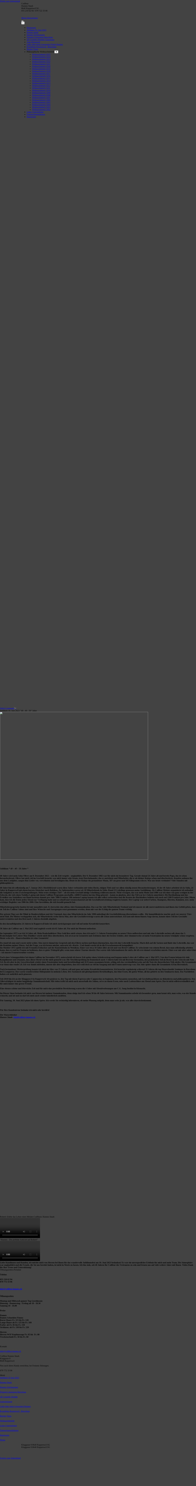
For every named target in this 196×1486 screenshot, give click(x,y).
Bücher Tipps (32, 49)
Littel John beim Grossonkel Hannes (15, 1406)
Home (2, 1440)
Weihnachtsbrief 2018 (41, 71)
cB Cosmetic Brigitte (9, 1397)
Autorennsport (6, 1401)
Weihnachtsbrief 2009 (41, 93)
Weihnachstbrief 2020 (41, 66)
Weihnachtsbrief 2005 (41, 102)
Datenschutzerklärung (36, 114)
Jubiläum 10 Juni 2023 (9, 1378)
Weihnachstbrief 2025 (41, 54)
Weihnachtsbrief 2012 (41, 85)
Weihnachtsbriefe (7, 1421)
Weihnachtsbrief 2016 (41, 76)
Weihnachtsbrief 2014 (41, 81)
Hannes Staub (32, 32)
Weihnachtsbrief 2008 (41, 95)
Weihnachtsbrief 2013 (41, 83)
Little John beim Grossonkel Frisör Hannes (45, 44)
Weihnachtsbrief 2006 (41, 100)
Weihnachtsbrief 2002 (41, 109)
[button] (35, 1017)
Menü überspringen (29, 18)
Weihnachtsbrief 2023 (41, 59)
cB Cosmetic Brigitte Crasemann (40, 39)
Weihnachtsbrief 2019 (41, 69)
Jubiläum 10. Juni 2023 (36, 30)
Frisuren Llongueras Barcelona (40, 37)
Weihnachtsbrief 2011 (41, 88)
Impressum (31, 117)
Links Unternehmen (35, 112)
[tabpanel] (98, 9)
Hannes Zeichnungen (36, 35)
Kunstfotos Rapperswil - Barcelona (41, 47)
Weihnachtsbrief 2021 (41, 64)
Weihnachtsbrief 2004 (41, 105)
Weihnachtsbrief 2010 (41, 90)
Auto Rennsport (33, 42)
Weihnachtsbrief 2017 (41, 73)
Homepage (31, 28)
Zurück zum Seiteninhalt (10, 1458)
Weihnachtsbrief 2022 (41, 61)
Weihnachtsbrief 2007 (41, 97)
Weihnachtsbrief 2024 (41, 57)
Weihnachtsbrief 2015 (41, 78)
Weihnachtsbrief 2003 (41, 107)
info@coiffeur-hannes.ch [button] (24, 1017)
